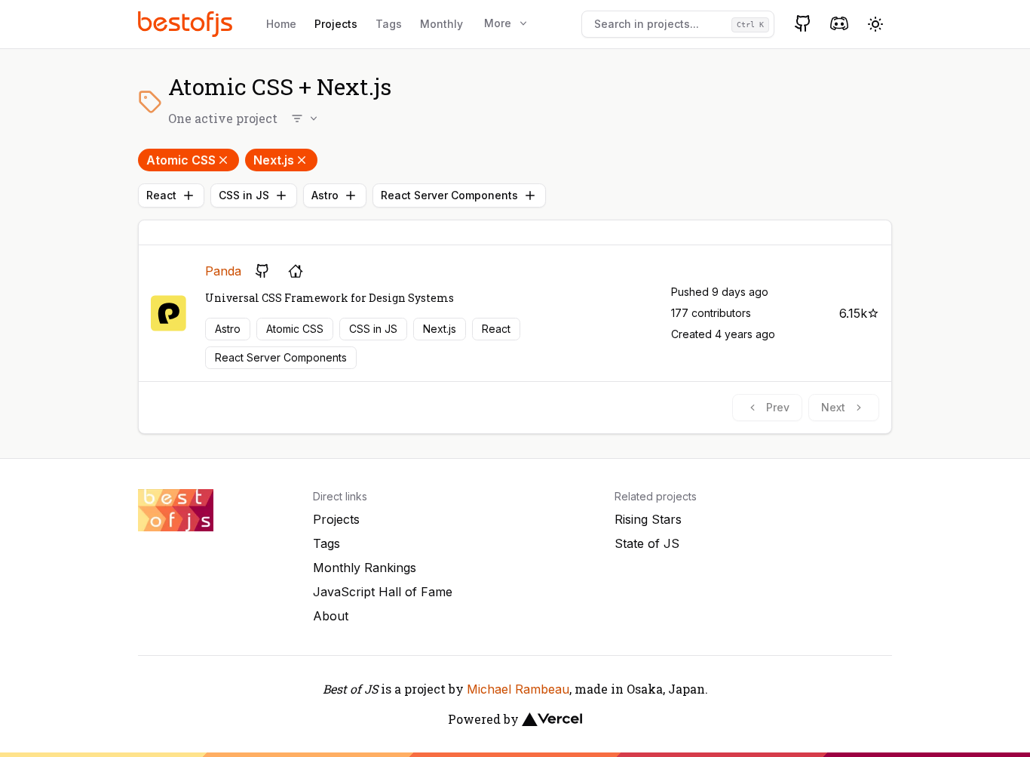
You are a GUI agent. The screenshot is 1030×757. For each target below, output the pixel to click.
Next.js (273, 160)
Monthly (441, 23)
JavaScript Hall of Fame (382, 591)
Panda (223, 270)
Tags (389, 23)
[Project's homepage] (295, 271)
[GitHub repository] (262, 271)
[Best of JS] (187, 24)
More (497, 23)
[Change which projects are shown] (305, 118)
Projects (335, 23)
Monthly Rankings (364, 567)
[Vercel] (552, 719)
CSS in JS (244, 195)
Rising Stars (648, 519)
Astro (325, 195)
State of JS (647, 543)
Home (281, 23)
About (330, 615)
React (161, 195)
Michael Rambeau (518, 689)
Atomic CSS (181, 160)
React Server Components (449, 195)
